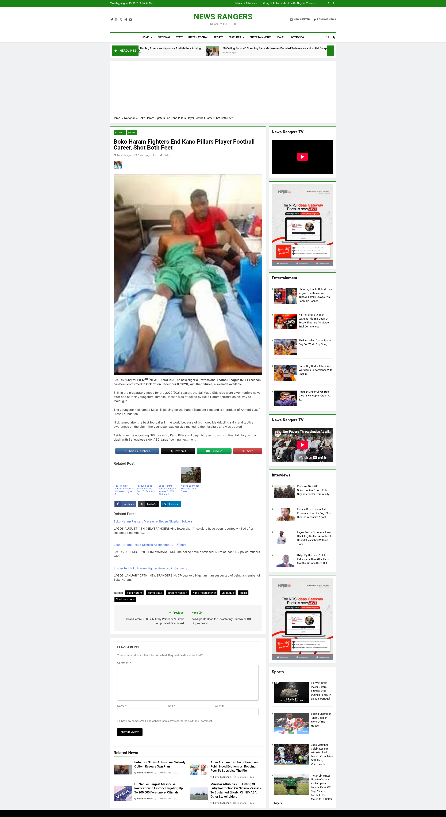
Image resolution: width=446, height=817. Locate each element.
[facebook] (112, 20)
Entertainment (260, 37)
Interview (297, 37)
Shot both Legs (125, 599)
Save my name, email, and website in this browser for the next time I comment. (167, 721)
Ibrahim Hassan (177, 592)
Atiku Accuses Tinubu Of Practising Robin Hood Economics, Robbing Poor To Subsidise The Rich (234, 766)
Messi (243, 592)
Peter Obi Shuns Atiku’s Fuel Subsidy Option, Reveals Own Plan (283, 3)
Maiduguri (227, 592)
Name (121, 706)
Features (235, 37)
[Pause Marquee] (330, 50)
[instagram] (116, 20)
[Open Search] (327, 37)
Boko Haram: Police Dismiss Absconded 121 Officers (150, 545)
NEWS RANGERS (223, 16)
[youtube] (130, 20)
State (179, 37)
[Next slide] (333, 3)
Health (280, 37)
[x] (120, 20)
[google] (125, 20)
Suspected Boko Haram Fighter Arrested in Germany (150, 568)
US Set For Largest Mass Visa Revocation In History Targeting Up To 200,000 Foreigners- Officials (158, 788)
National (164, 37)
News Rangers (124, 155)
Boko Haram (134, 592)
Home (145, 37)
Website (219, 706)
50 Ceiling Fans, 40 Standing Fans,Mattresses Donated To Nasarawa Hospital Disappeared (210, 48)
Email (170, 706)
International (198, 37)
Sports (218, 37)
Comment (124, 663)
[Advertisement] (223, 90)
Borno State (155, 592)
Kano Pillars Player (204, 592)
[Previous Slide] (328, 3)
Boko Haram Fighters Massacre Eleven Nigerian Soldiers (153, 521)
